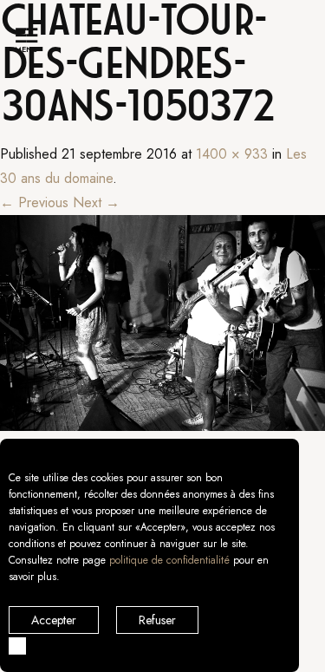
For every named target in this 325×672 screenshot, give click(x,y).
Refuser (157, 620)
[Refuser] (17, 646)
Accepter (53, 620)
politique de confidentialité (169, 560)
